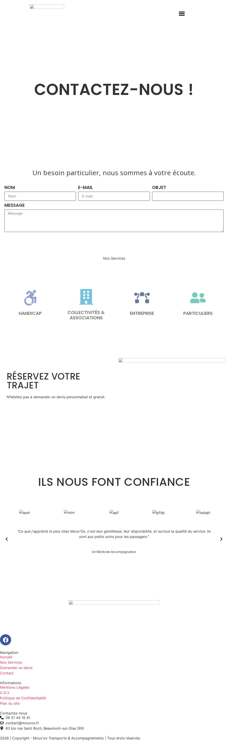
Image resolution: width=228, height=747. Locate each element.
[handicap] (30, 298)
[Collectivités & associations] (86, 297)
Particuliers (198, 313)
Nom (9, 188)
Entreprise (142, 313)
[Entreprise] (142, 298)
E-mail (85, 188)
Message (14, 205)
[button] (182, 13)
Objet (159, 188)
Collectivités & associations (86, 315)
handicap (30, 313)
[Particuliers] (198, 298)
